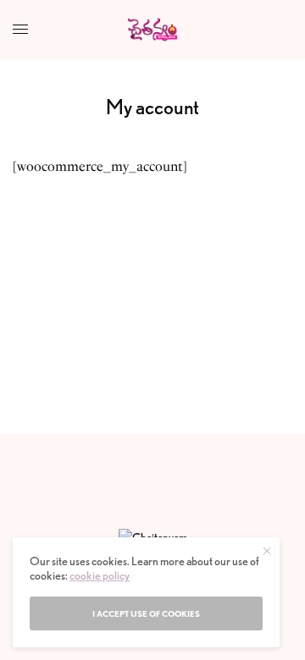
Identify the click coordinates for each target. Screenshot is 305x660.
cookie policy (99, 575)
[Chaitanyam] (153, 29)
